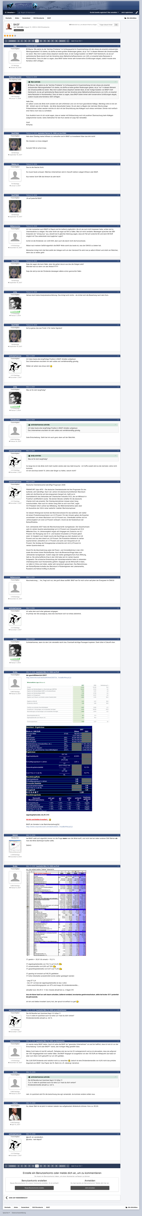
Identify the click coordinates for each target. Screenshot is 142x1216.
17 (52, 41)
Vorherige (12, 41)
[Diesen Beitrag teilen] (118, 46)
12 (33, 41)
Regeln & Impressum (27, 12)
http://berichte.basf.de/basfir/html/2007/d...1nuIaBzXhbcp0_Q (48, 677)
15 (44, 41)
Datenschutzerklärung (19, 1213)
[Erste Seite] (6, 40)
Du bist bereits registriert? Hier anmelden (104, 12)
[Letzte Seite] (67, 40)
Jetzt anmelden (90, 1188)
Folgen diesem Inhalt (106, 25)
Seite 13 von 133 (76, 41)
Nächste (62, 41)
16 (48, 41)
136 (116, 24)
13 (37, 41)
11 (29, 41)
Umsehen (10, 12)
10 (25, 41)
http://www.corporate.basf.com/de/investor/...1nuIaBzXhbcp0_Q (49, 827)
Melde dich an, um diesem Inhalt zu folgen (84, 24)
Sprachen (6, 1213)
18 (56, 41)
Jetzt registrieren (127, 12)
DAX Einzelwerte (43, 27)
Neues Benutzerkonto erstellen (34, 1188)
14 (40, 41)
